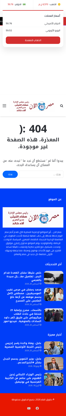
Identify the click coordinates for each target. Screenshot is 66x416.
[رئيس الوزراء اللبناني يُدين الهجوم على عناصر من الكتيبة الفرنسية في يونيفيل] (53, 379)
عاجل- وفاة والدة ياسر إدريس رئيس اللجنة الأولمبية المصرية (23, 345)
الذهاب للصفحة (33, 40)
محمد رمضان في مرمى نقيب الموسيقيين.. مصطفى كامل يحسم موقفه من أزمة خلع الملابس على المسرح (24, 295)
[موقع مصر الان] (33, 105)
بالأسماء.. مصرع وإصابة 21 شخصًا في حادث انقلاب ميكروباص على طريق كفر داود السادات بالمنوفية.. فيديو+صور (22, 316)
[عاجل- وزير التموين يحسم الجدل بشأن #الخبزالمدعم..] (53, 363)
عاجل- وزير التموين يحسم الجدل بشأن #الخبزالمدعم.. (22, 360)
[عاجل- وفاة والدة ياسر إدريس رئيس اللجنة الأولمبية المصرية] (53, 348)
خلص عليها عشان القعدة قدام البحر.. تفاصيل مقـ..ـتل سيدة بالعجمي (22, 276)
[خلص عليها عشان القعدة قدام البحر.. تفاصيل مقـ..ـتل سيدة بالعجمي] (53, 277)
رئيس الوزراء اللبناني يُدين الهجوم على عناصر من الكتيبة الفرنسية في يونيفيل (23, 378)
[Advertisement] (33, 60)
